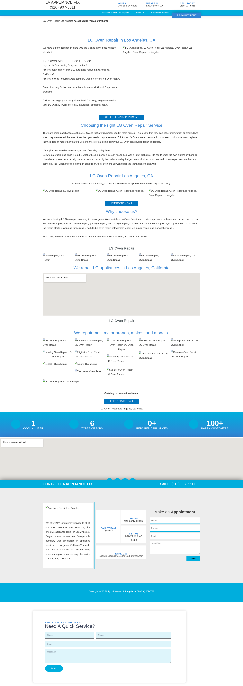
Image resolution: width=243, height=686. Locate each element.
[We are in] (142, 5)
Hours (122, 3)
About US (140, 12)
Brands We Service (160, 12)
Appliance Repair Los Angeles (115, 12)
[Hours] (114, 5)
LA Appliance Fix (131, 591)
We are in (152, 3)
